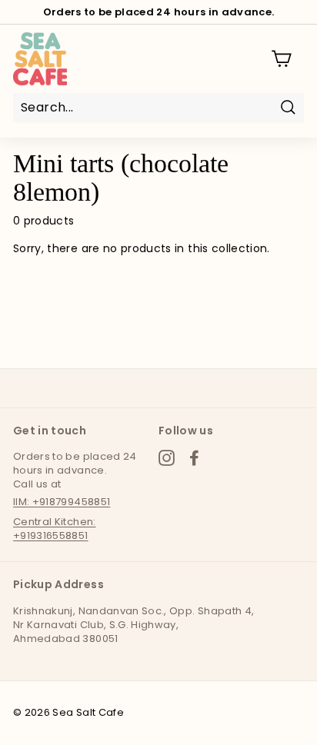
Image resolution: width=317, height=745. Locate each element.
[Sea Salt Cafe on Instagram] (166, 458)
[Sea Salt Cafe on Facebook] (194, 458)
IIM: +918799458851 (61, 501)
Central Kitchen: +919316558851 (54, 528)
